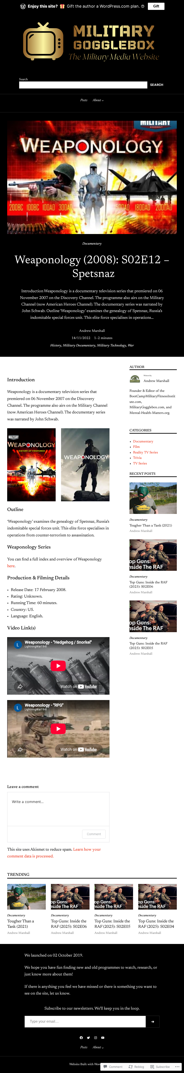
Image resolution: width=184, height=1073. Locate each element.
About (97, 100)
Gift (156, 6)
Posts (83, 100)
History (55, 345)
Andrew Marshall (92, 331)
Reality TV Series (145, 452)
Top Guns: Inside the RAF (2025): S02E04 (156, 924)
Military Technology (111, 345)
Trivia (137, 458)
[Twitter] (88, 1038)
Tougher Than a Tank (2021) (150, 525)
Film (136, 447)
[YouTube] (103, 1038)
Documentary (92, 243)
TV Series (140, 463)
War (131, 345)
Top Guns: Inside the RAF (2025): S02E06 (148, 585)
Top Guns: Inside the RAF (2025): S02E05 (148, 646)
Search (23, 79)
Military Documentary (79, 345)
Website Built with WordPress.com (91, 1064)
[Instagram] (95, 1038)
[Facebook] (81, 1038)
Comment (94, 834)
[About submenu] (103, 100)
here (11, 566)
